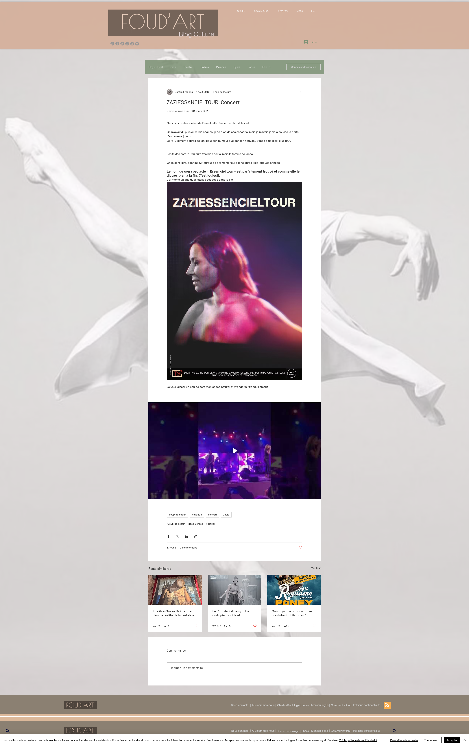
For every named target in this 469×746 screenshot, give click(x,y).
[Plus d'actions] (300, 92)
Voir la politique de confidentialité (358, 740)
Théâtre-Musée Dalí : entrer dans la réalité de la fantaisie (173, 613)
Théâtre (188, 67)
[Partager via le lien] (195, 536)
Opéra (236, 67)
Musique (221, 67)
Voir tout (316, 567)
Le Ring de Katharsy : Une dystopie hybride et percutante (231, 613)
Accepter (452, 740)
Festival (210, 523)
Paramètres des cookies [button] (404, 740)
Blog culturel (155, 67)
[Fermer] (464, 740)
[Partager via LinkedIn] (186, 536)
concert (212, 514)
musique (197, 514)
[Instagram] (112, 43)
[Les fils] (132, 43)
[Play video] (234, 450)
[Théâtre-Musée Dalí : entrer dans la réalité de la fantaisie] (175, 590)
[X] (127, 43)
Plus (264, 67)
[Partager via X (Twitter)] (177, 536)
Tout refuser (431, 740)
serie (173, 67)
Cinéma (204, 67)
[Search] (7, 730)
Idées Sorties (195, 523)
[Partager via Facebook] (168, 536)
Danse (251, 67)
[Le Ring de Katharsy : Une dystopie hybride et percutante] (234, 590)
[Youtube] (137, 43)
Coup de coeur (176, 523)
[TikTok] (122, 43)
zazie (226, 514)
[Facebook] (117, 43)
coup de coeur (177, 514)
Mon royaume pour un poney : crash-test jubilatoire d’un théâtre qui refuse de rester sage (293, 613)
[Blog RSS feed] (387, 705)
